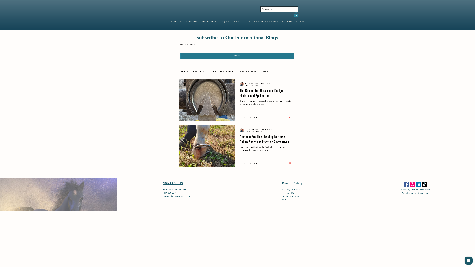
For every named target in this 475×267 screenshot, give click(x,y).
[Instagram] (412, 184)
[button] (296, 14)
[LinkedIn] (418, 184)
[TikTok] (424, 184)
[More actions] (290, 84)
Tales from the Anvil (249, 71)
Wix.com (425, 193)
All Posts (183, 71)
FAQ (284, 200)
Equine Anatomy (200, 71)
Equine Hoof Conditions (224, 71)
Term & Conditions (290, 196)
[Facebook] (406, 184)
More (265, 71)
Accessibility (288, 193)
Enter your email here (188, 44)
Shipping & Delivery (291, 190)
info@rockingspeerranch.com (176, 196)
